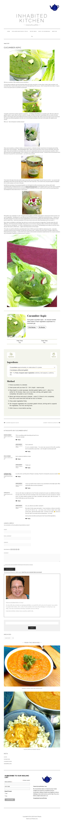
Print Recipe (32, 327)
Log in (5, 757)
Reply (19, 439)
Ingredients (11, 356)
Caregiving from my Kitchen (40, 798)
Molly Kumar (7, 456)
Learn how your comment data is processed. (32, 572)
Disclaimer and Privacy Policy (20, 31)
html (6, 793)
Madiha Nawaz (7, 434)
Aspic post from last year (31, 186)
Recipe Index (33, 31)
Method (54, 356)
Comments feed (8, 761)
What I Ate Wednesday (44, 31)
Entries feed (7, 759)
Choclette (7, 492)
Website (6, 542)
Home (8, 31)
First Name (7, 786)
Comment (6, 552)
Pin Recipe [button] (42, 327)
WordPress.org (8, 763)
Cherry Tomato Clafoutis (50, 422)
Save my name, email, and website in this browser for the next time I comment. (19, 564)
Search (32, 627)
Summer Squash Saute (12, 422)
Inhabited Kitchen (32, 18)
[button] (54, 367)
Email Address (7, 536)
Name (5, 529)
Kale (27, 818)
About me (54, 31)
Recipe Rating (7, 549)
